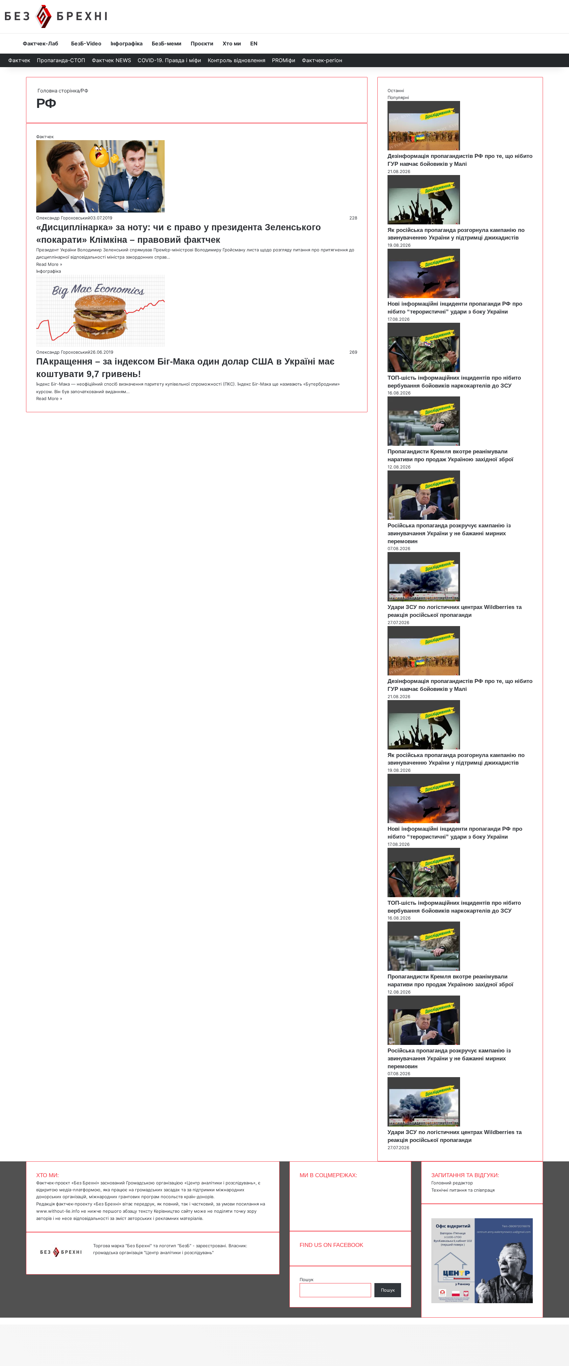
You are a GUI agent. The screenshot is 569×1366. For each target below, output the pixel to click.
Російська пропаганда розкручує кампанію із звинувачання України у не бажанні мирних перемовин (449, 533)
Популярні (398, 97)
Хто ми (232, 43)
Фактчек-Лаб (40, 43)
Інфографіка (127, 43)
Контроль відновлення (236, 60)
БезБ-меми (166, 43)
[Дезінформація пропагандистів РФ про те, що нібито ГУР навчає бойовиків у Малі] (424, 148)
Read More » (49, 264)
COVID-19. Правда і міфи (169, 60)
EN (253, 43)
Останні (396, 90)
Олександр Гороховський (63, 217)
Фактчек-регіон (322, 60)
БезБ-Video (86, 43)
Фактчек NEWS (111, 60)
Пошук (306, 1279)
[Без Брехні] (56, 16)
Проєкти (202, 43)
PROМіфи (283, 60)
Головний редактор (452, 1182)
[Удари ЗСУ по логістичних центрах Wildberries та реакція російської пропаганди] (424, 599)
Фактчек (19, 60)
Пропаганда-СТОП (61, 60)
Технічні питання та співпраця (463, 1190)
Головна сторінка (57, 91)
